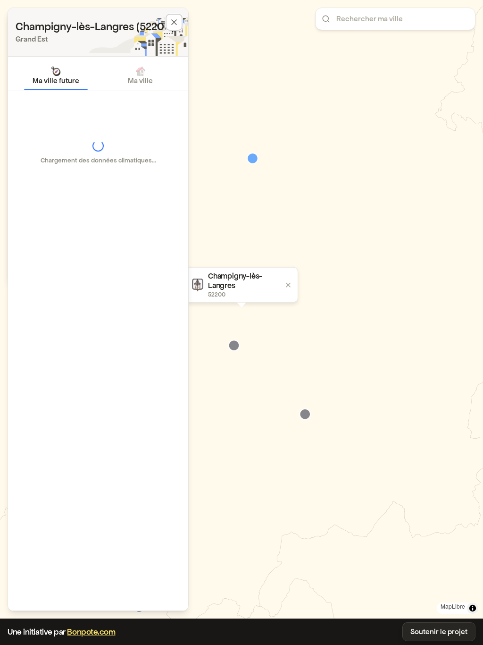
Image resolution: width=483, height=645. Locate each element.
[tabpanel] (98, 152)
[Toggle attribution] (472, 608)
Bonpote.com (91, 632)
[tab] (56, 75)
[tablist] (98, 75)
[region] (241, 309)
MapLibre (453, 606)
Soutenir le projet (438, 631)
